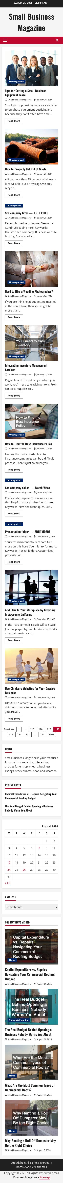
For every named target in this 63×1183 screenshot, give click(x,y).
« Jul (7, 883)
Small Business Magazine (31, 22)
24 (8, 869)
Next (51, 734)
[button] (5, 40)
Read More (15, 121)
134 (42, 734)
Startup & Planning (18, 1020)
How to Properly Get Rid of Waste (31, 146)
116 (40, 729)
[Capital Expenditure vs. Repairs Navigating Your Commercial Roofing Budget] (31, 946)
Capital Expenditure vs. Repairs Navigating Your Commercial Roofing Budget (31, 796)
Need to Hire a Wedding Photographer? (31, 269)
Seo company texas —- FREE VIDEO (26, 213)
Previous (9, 729)
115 (32, 729)
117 (49, 729)
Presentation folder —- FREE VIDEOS (27, 531)
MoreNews (22, 1167)
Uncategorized (16, 81)
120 (19, 734)
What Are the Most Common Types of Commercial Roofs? (29, 1087)
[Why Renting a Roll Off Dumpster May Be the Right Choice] (31, 1118)
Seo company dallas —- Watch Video (27, 487)
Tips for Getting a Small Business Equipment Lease (31, 68)
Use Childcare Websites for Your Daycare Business (31, 666)
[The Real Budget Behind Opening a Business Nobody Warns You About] (31, 1007)
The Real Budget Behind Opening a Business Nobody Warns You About (29, 808)
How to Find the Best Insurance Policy (31, 421)
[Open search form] (57, 40)
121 (28, 734)
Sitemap (44, 1177)
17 (8, 862)
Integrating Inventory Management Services (31, 343)
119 (11, 734)
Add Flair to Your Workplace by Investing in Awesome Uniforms (31, 587)
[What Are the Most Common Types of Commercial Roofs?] (31, 1062)
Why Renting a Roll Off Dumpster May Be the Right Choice (30, 1143)
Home (12, 960)
